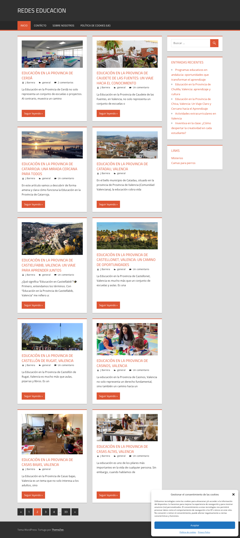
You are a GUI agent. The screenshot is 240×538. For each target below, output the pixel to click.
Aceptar (195, 525)
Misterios (177, 158)
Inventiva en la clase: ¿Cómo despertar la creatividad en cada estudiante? (191, 128)
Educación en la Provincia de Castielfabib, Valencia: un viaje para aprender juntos (49, 265)
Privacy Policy (204, 532)
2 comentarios (65, 82)
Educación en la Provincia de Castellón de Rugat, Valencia (47, 358)
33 (66, 512)
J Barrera (30, 82)
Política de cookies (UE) (95, 25)
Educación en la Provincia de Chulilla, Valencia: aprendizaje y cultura (191, 89)
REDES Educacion (41, 10)
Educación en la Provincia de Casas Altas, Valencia (122, 449)
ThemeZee (58, 529)
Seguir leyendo (32, 113)
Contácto (40, 25)
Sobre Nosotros (63, 25)
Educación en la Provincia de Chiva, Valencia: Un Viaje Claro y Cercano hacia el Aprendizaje (191, 104)
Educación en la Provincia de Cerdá (47, 75)
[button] (233, 494)
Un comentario (141, 87)
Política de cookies (188, 532)
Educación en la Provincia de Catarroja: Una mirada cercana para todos (49, 169)
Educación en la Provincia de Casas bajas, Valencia (47, 462)
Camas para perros (183, 163)
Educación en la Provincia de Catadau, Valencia (122, 166)
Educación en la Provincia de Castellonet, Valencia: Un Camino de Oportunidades (126, 260)
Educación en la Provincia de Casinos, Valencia (122, 363)
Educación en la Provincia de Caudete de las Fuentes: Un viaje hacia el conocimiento (125, 78)
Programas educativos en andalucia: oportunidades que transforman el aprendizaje (190, 74)
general (46, 82)
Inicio (24, 25)
